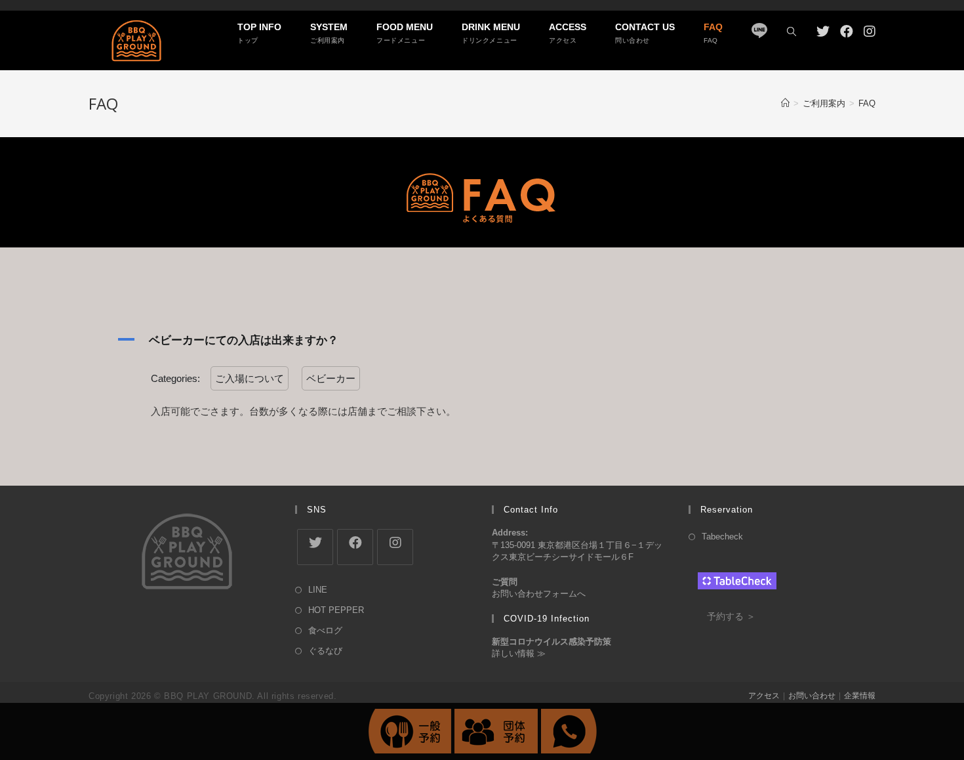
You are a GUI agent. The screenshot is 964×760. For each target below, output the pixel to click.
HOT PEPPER (336, 610)
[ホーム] (785, 103)
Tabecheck (722, 536)
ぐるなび (325, 651)
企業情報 (859, 695)
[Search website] (791, 32)
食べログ (325, 630)
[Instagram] (395, 547)
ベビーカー (330, 378)
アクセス (764, 695)
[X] (315, 547)
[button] (482, 340)
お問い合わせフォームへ (539, 594)
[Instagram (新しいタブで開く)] (869, 31)
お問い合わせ (811, 695)
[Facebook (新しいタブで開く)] (846, 31)
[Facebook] (355, 547)
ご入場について (249, 378)
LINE (317, 590)
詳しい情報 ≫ (519, 653)
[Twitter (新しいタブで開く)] (823, 31)
